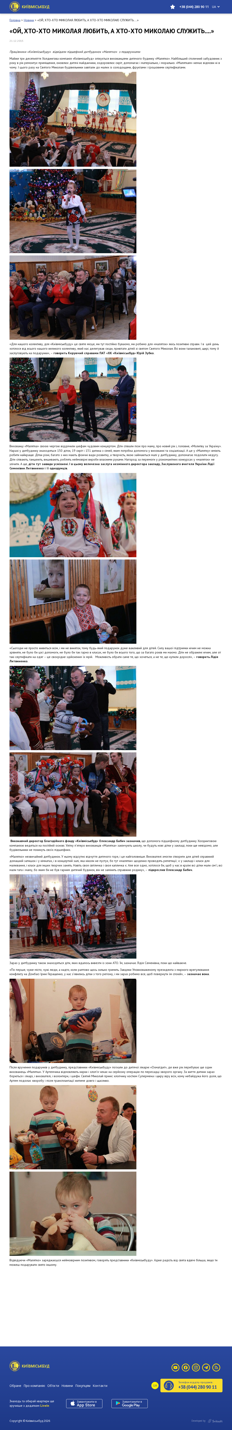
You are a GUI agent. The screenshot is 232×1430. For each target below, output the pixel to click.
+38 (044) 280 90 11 (194, 7)
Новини (67, 1385)
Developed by (198, 1420)
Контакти (100, 1385)
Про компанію (34, 1385)
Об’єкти (53, 1385)
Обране (15, 1385)
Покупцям (82, 1385)
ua (214, 7)
